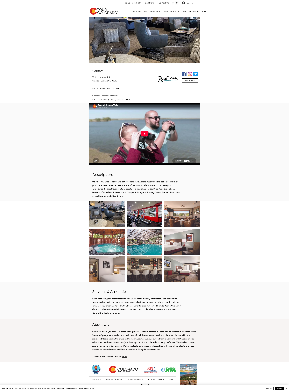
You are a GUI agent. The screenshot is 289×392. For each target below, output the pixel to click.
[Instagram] (177, 3)
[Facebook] (173, 3)
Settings (269, 388)
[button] (190, 11)
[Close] (286, 388)
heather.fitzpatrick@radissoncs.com (114, 99)
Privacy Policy (89, 388)
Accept (279, 388)
